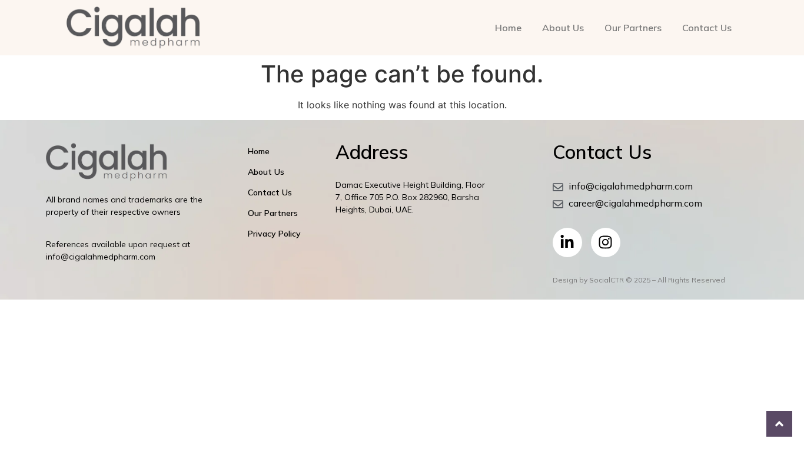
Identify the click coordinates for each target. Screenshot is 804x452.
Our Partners (633, 28)
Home (508, 28)
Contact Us (707, 28)
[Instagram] (605, 242)
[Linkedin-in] (567, 242)
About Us (563, 28)
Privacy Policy (274, 233)
